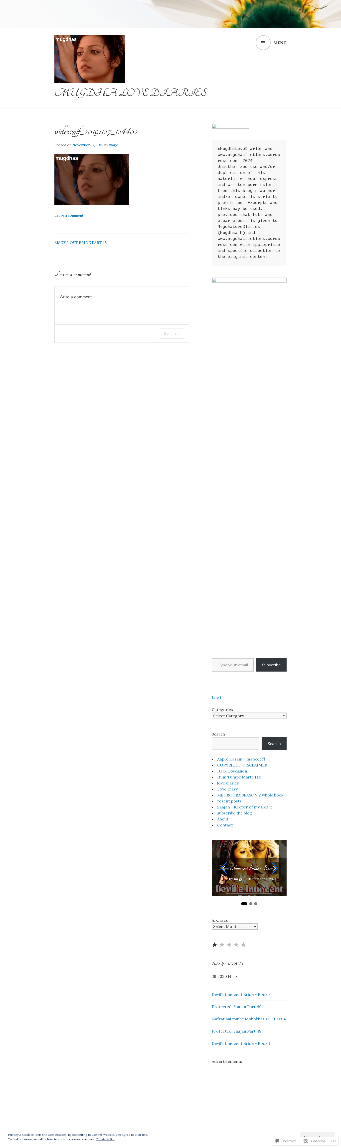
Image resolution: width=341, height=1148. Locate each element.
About (222, 818)
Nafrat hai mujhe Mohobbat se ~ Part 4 (249, 1018)
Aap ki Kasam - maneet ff (241, 759)
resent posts (229, 800)
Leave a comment (68, 215)
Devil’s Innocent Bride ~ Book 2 (247, 868)
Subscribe (271, 664)
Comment (172, 333)
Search (218, 734)
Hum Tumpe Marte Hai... (240, 776)
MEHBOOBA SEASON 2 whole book (250, 794)
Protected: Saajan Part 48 (236, 1031)
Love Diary (227, 788)
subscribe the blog (234, 812)
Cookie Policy (105, 1139)
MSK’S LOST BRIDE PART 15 (80, 242)
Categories (222, 709)
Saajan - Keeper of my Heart (244, 806)
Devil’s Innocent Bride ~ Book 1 (241, 1043)
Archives (220, 920)
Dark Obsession (232, 770)
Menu (280, 42)
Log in (218, 697)
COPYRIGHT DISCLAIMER (242, 765)
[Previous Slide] (224, 868)
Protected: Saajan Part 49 (237, 1006)
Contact (225, 824)
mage (113, 145)
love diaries (228, 782)
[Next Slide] (275, 868)
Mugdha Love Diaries (130, 93)
